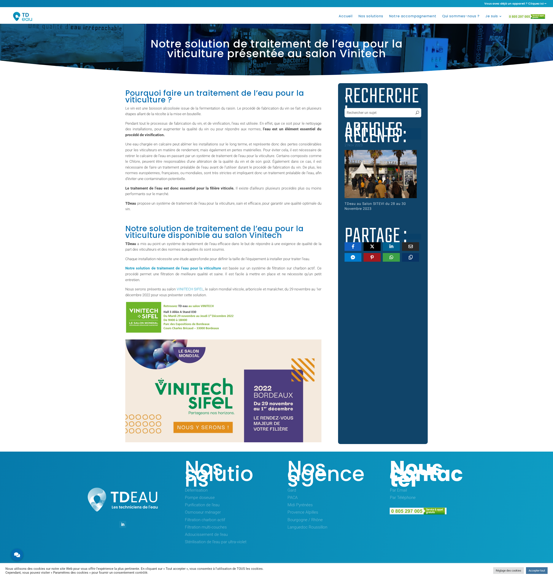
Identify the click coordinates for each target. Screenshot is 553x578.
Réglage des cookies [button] (508, 570)
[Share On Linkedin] (391, 246)
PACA (293, 497)
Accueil (346, 17)
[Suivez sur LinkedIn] (122, 524)
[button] (17, 555)
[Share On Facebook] (353, 246)
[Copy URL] (410, 257)
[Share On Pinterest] (372, 257)
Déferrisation (196, 490)
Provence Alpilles (303, 512)
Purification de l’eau (202, 504)
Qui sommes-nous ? (461, 17)
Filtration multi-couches (206, 527)
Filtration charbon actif (205, 519)
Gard (292, 490)
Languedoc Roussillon (307, 527)
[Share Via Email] (410, 246)
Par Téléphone (403, 497)
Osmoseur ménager (203, 512)
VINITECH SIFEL (190, 289)
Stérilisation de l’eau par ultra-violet (215, 541)
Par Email (398, 490)
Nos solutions (370, 17)
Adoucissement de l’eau (206, 534)
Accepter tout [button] (537, 570)
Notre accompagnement (412, 17)
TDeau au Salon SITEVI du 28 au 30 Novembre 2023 (375, 206)
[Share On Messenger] (353, 257)
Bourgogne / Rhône (305, 519)
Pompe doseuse (200, 497)
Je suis (491, 17)
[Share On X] (372, 246)
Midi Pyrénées (300, 504)
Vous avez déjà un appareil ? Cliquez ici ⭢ (515, 4)
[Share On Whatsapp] (391, 257)
